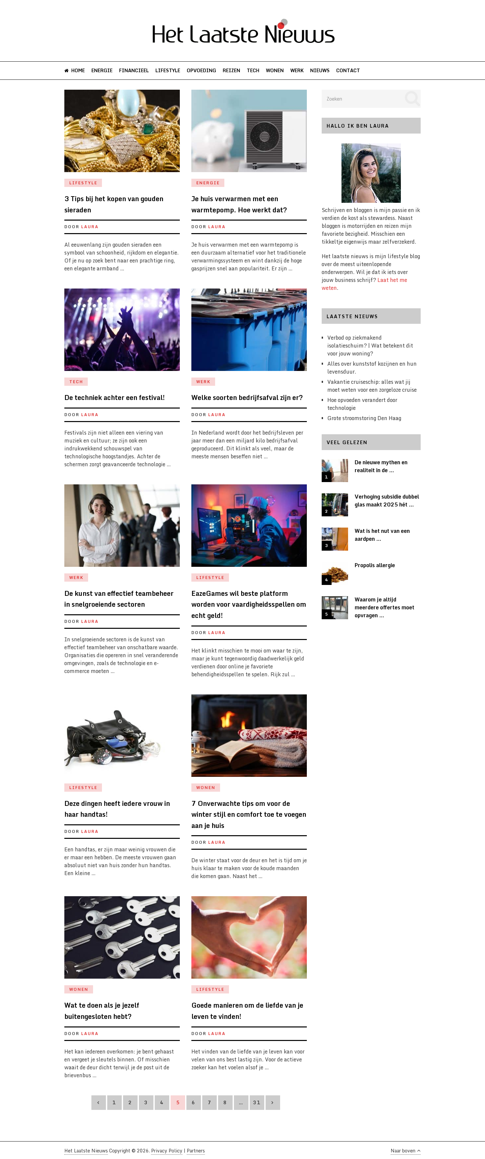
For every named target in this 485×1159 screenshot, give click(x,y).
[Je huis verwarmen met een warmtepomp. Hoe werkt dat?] (249, 134)
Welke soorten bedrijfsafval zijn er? (247, 397)
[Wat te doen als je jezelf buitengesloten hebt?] (122, 940)
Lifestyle (167, 70)
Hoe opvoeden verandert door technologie (362, 404)
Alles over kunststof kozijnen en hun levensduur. (372, 367)
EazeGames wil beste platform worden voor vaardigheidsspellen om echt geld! (248, 604)
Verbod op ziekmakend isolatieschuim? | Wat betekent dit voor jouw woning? (370, 345)
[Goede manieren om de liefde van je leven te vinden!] (249, 940)
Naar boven (403, 1150)
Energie (102, 70)
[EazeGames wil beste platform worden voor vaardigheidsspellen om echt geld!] (249, 528)
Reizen (231, 70)
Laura (90, 227)
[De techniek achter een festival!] (122, 333)
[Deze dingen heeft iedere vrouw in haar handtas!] (122, 738)
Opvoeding (201, 70)
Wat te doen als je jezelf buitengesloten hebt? (101, 1011)
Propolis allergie (375, 565)
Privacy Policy (166, 1150)
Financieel (134, 70)
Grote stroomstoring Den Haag (364, 418)
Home (77, 70)
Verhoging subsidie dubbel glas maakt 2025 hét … (387, 500)
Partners (196, 1150)
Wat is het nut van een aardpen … (382, 535)
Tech (253, 70)
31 (257, 1102)
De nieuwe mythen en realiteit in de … (381, 466)
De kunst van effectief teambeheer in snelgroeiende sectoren (119, 599)
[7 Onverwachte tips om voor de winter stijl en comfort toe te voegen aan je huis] (249, 738)
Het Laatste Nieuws (86, 1150)
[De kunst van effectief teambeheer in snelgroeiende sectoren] (122, 528)
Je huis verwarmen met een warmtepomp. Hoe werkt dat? (239, 204)
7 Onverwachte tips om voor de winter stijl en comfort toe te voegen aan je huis (248, 814)
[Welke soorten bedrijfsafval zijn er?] (249, 333)
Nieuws (320, 70)
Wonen (275, 70)
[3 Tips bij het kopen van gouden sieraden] (122, 134)
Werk (297, 70)
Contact (348, 70)
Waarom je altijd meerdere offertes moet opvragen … (384, 607)
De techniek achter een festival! (114, 397)
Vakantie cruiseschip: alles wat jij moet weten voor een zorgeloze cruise (372, 386)
